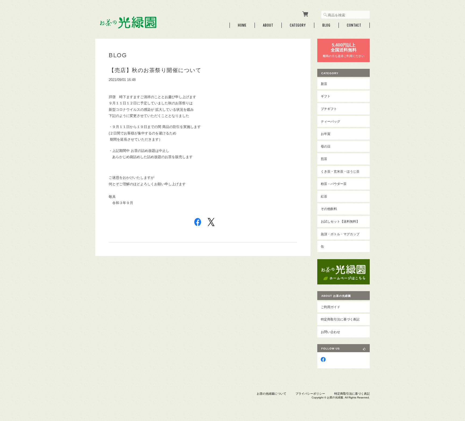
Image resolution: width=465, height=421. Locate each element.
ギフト (325, 96)
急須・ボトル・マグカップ (340, 234)
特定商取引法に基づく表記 (340, 319)
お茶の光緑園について (271, 393)
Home (242, 25)
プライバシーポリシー (310, 393)
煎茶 (324, 158)
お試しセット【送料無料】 (340, 221)
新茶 (324, 83)
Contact (354, 25)
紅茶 (324, 196)
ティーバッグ (330, 121)
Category (298, 25)
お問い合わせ (330, 332)
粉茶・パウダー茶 (334, 183)
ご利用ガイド (330, 307)
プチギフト (329, 108)
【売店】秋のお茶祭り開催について (155, 70)
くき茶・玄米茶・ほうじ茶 (340, 171)
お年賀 (325, 133)
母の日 (325, 146)
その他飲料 (329, 208)
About (268, 25)
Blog (326, 25)
